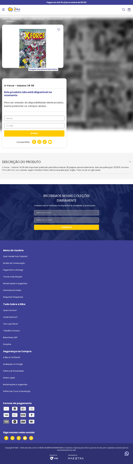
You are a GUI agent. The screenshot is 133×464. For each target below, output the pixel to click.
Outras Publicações (54, 19)
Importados (16, 19)
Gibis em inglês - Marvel (33, 19)
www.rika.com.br (31, 448)
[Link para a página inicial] (5, 19)
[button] (123, 10)
